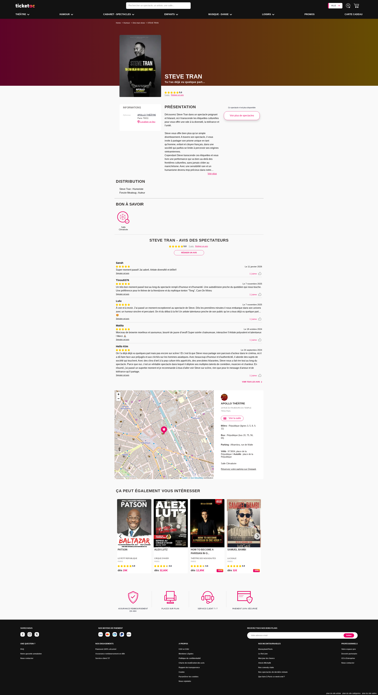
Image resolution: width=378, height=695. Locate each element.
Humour (65, 14)
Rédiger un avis (177, 95)
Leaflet (184, 477)
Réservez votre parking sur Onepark (238, 469)
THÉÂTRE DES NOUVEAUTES (203, 559)
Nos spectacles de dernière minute (273, 672)
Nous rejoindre (185, 681)
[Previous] (120, 536)
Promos (309, 14)
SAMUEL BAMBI (236, 549)
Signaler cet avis (122, 273)
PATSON (122, 549)
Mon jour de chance (266, 658)
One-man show (139, 23)
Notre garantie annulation (31, 654)
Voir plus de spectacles (242, 115)
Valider (349, 635)
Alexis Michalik (264, 663)
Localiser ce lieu (147, 121)
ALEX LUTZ (161, 549)
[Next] (257, 536)
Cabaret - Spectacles (117, 14)
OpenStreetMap (196, 477)
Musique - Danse (218, 14)
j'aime (253, 273)
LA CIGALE (231, 559)
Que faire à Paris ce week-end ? (271, 677)
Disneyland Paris (265, 649)
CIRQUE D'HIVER (161, 559)
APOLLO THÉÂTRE (146, 115)
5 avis (167, 95)
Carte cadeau (353, 14)
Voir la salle (235, 418)
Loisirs (267, 14)
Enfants (169, 14)
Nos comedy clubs (266, 667)
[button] (356, 5)
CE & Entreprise (348, 658)
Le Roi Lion (263, 654)
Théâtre (21, 14)
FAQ (22, 649)
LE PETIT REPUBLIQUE (127, 559)
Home (118, 23)
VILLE (333, 6)
